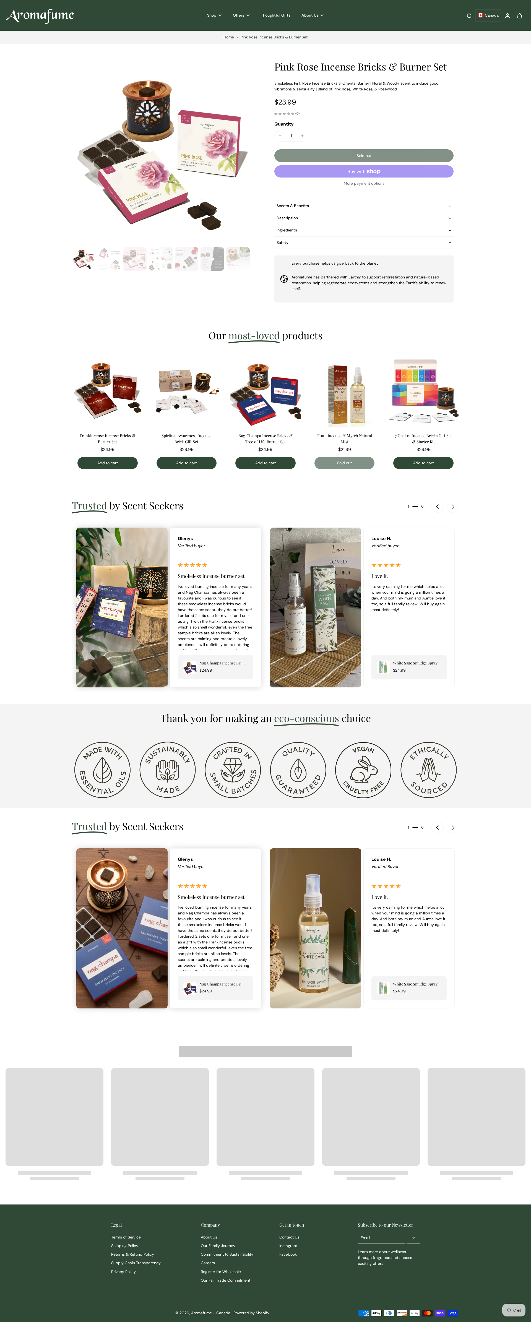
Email (365, 1237)
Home (228, 37)
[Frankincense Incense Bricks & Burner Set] (107, 391)
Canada (492, 15)
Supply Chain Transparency (136, 1262)
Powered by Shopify (251, 1312)
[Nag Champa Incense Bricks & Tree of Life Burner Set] (265, 391)
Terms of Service (126, 1237)
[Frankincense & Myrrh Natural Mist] (344, 391)
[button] (364, 155)
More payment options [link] (364, 183)
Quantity (284, 124)
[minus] (280, 135)
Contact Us (289, 1237)
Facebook (288, 1254)
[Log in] (507, 15)
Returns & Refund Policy (132, 1254)
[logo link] (102, 769)
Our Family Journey (218, 1245)
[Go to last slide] (437, 506)
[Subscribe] (413, 1237)
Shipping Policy (124, 1245)
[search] (469, 15)
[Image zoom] (164, 152)
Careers (208, 1262)
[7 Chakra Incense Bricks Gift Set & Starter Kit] (423, 391)
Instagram (288, 1245)
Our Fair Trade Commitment (225, 1280)
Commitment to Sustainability (227, 1254)
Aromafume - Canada (210, 1312)
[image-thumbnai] (83, 259)
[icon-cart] (519, 15)
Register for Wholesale (221, 1271)
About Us (209, 1237)
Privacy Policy (123, 1271)
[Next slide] (453, 506)
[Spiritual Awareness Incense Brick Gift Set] (186, 391)
